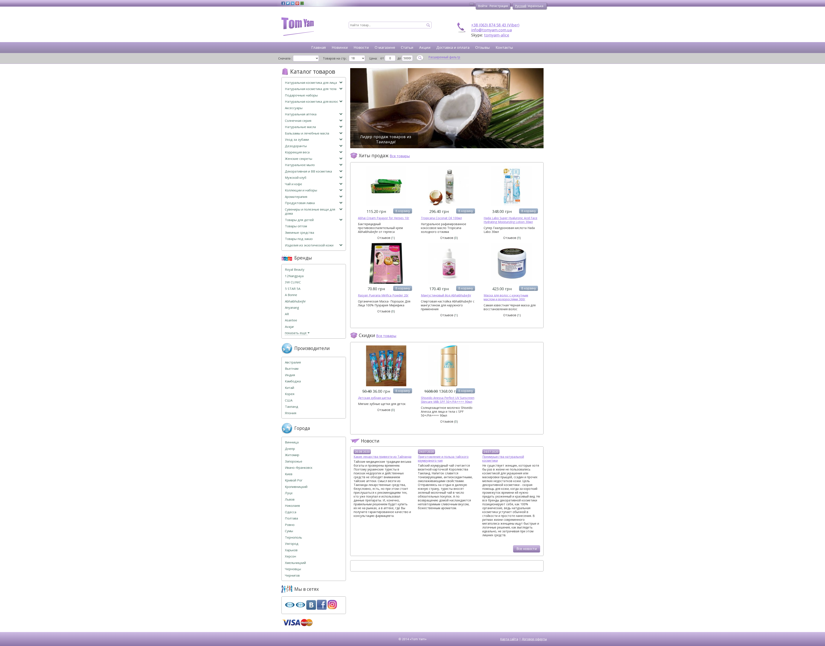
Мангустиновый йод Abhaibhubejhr (446, 295)
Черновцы (293, 569)
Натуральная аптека (300, 114)
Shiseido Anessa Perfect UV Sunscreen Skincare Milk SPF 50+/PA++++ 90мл (447, 400)
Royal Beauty (294, 269)
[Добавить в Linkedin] (292, 3)
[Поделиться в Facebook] (283, 3)
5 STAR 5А (292, 289)
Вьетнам (291, 369)
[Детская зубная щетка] (386, 385)
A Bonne (291, 295)
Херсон (290, 556)
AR (287, 314)
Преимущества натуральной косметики (503, 459)
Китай (289, 388)
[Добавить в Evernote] (302, 3)
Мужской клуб (295, 178)
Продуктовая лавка (300, 203)
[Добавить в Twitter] (288, 3)
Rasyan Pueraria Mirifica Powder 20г (383, 295)
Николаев (292, 506)
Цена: (373, 58)
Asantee (291, 320)
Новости (361, 47)
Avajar (289, 327)
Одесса (290, 512)
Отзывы (482, 47)
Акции (425, 47)
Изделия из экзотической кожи (309, 245)
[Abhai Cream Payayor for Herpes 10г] (386, 205)
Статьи (407, 47)
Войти (482, 6)
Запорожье (293, 461)
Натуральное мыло (300, 165)
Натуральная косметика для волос (311, 101)
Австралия (293, 362)
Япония (290, 413)
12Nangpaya (294, 276)
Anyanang (292, 307)
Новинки (340, 47)
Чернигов (292, 575)
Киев (288, 474)
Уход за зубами (297, 139)
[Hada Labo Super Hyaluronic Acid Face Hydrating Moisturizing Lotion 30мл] (512, 205)
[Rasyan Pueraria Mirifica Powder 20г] (386, 283)
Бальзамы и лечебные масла (307, 133)
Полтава (291, 518)
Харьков (291, 550)
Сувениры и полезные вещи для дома (310, 211)
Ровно (290, 525)
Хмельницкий (295, 563)
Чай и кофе (293, 184)
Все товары (400, 155)
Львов (290, 499)
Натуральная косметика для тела (310, 89)
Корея (289, 394)
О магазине (385, 47)
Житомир (292, 455)
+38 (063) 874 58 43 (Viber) (495, 24)
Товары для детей (299, 220)
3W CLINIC (293, 282)
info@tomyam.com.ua (491, 29)
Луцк (289, 493)
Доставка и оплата (452, 47)
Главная (318, 47)
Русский (520, 6)
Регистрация (498, 6)
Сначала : (285, 58)
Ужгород (291, 544)
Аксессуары (293, 108)
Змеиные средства (299, 233)
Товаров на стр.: (335, 58)
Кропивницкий (296, 487)
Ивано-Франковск (298, 468)
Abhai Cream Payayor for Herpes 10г (383, 218)
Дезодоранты (296, 146)
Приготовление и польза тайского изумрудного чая (443, 459)
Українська (535, 6)
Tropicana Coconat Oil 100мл (441, 218)
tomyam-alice (496, 35)
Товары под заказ (299, 239)
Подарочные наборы (301, 95)
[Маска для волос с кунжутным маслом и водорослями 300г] (512, 283)
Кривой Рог (293, 480)
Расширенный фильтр (444, 57)
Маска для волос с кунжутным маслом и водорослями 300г (506, 297)
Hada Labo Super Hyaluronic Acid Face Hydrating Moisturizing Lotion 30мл (510, 220)
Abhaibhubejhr (295, 301)
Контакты (504, 47)
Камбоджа (293, 381)
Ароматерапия (296, 197)
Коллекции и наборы (301, 190)
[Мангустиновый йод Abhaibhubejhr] (449, 283)
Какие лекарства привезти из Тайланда (382, 457)
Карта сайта (509, 639)
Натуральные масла (300, 127)
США (288, 400)
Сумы (289, 531)
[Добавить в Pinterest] (297, 3)
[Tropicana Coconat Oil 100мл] (449, 205)
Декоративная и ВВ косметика (308, 171)
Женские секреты (298, 159)
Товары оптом (296, 226)
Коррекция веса (297, 152)
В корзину (402, 211)
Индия (290, 375)
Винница (292, 442)
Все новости (526, 549)
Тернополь (293, 537)
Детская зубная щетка (374, 398)
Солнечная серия (298, 121)
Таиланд (291, 407)
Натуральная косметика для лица (311, 83)
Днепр (290, 449)
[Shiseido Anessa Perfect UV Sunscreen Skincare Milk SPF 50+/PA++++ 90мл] (449, 385)
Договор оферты (534, 639)
